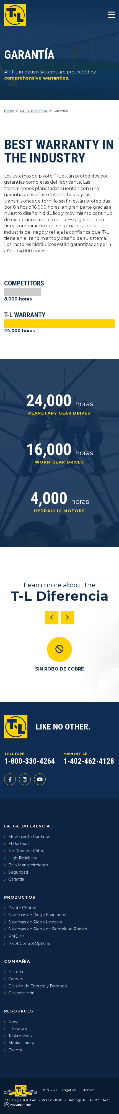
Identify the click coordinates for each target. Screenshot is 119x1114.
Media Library (21, 1042)
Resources (18, 1011)
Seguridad (18, 872)
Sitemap (88, 1090)
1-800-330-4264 (29, 761)
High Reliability (22, 858)
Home (9, 111)
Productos (20, 897)
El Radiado (18, 843)
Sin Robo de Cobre (26, 850)
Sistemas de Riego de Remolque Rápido (47, 928)
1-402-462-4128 (88, 761)
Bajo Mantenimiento (28, 864)
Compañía (17, 961)
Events (15, 1050)
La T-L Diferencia (33, 111)
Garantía (16, 879)
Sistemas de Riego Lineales (35, 922)
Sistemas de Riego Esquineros (37, 914)
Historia (15, 971)
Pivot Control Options (29, 943)
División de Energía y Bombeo (37, 986)
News (13, 1021)
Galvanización (21, 992)
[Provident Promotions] (17, 1105)
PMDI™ (16, 936)
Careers (15, 978)
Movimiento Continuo (29, 836)
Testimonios (20, 1035)
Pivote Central (22, 907)
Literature (17, 1028)
